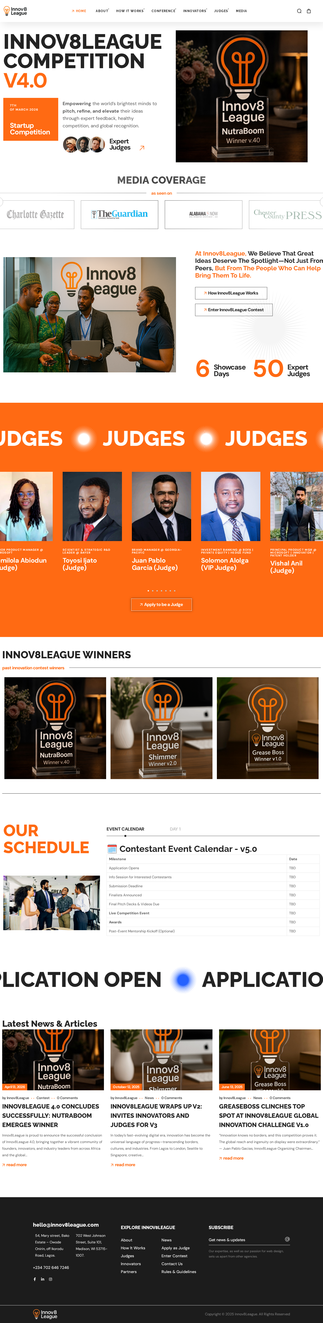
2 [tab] (152, 590)
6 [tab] (170, 590)
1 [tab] (148, 590)
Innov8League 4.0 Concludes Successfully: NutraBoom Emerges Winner (50, 1116)
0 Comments (67, 1098)
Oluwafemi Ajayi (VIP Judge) (295, 564)
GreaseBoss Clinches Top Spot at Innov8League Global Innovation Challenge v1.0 (268, 1116)
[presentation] (148, 591)
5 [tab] (166, 590)
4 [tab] (161, 590)
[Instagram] (50, 1279)
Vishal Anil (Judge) (217, 567)
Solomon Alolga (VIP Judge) (156, 564)
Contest (42, 1098)
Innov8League (18, 1098)
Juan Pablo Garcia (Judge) (86, 564)
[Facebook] (34, 1279)
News (149, 1098)
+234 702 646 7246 (51, 1267)
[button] (299, 11)
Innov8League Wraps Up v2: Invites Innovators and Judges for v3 (156, 1116)
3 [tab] (157, 590)
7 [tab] (174, 590)
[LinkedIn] (42, 1279)
